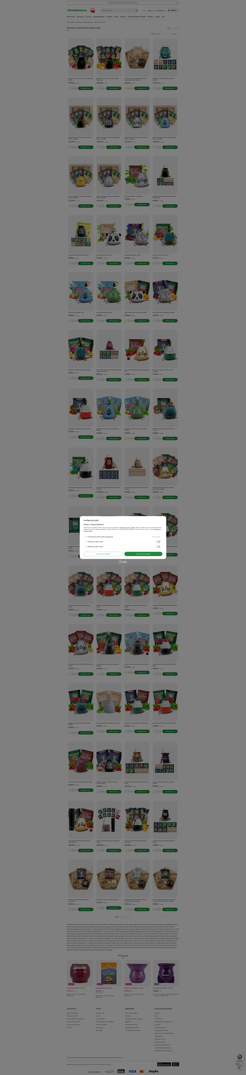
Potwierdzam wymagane (103, 554)
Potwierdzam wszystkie (143, 554)
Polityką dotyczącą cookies (127, 527)
